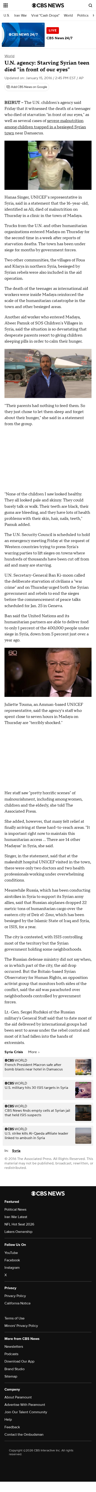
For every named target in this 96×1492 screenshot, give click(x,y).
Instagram (12, 1267)
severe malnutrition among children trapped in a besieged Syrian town (45, 127)
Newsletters (13, 1346)
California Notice (17, 1303)
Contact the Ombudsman (24, 1434)
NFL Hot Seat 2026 (19, 1224)
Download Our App (19, 1361)
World (68, 15)
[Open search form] (90, 5)
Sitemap (10, 1376)
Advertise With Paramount (24, 1405)
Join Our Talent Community (25, 1412)
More (33, 1052)
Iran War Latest (15, 1217)
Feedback (12, 1427)
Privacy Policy (15, 1296)
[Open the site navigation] (18, 5)
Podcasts (11, 1354)
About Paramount (18, 1397)
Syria (16, 1151)
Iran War (20, 15)
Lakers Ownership (18, 1232)
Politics (82, 15)
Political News (15, 1209)
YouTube (11, 1253)
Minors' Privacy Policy (21, 1326)
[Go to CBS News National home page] (48, 5)
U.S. (7, 15)
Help (8, 1419)
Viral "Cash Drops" (45, 15)
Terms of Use (14, 1318)
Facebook (12, 1260)
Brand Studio (14, 1369)
